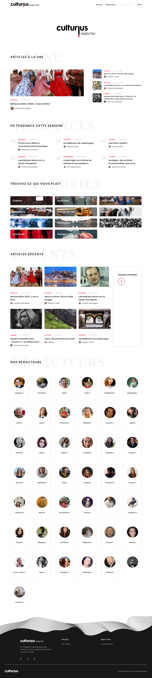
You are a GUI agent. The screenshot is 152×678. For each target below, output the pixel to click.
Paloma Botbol (117, 146)
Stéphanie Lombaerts (29, 150)
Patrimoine (68, 157)
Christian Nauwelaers (23, 108)
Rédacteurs (111, 5)
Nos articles (66, 644)
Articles (99, 5)
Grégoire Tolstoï (113, 77)
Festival (14, 100)
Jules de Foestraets (114, 102)
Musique (107, 83)
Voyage (107, 71)
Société (66, 139)
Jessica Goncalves (119, 167)
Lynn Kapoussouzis (74, 167)
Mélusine (51, 342)
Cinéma (106, 94)
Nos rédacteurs (107, 644)
